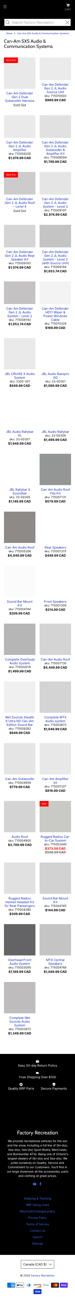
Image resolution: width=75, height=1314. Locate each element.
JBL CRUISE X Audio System (20, 376)
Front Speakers (55, 601)
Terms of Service (37, 1224)
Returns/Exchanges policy (37, 1211)
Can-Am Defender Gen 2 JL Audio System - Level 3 (55, 202)
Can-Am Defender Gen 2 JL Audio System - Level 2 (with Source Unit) (55, 257)
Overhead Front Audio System (19, 962)
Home (9, 33)
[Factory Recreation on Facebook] (40, 1184)
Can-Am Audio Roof (19, 547)
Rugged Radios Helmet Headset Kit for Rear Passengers (20, 902)
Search (37, 1237)
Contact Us (37, 1230)
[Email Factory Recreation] (34, 1184)
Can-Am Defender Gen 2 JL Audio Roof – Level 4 (20, 202)
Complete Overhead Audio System (20, 661)
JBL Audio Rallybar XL (20, 433)
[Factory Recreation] (37, 7)
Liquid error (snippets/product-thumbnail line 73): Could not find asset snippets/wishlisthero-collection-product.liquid (11, 60)
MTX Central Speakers (55, 962)
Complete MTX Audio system (55, 719)
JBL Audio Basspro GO (55, 376)
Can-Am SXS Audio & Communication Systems (43, 33)
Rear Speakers (55, 547)
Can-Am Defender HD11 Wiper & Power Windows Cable (55, 314)
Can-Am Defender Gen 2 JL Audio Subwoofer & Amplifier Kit (55, 148)
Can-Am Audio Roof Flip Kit (55, 491)
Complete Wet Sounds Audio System (19, 1021)
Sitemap (37, 1243)
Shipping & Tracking (37, 1198)
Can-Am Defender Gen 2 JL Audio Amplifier (19, 146)
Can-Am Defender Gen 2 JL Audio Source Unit (55, 88)
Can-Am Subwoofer (19, 779)
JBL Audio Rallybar (55, 432)
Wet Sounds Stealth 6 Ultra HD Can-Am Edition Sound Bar (19, 721)
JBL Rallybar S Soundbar (19, 491)
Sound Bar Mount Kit (19, 603)
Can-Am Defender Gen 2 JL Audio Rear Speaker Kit (20, 255)
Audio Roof (20, 837)
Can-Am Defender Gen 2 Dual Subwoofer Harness (19, 97)
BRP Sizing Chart (37, 1205)
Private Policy (37, 1217)
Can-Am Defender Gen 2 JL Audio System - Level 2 (19, 312)
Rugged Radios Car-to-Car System (55, 838)
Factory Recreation (42, 1275)
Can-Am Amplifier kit (55, 781)
